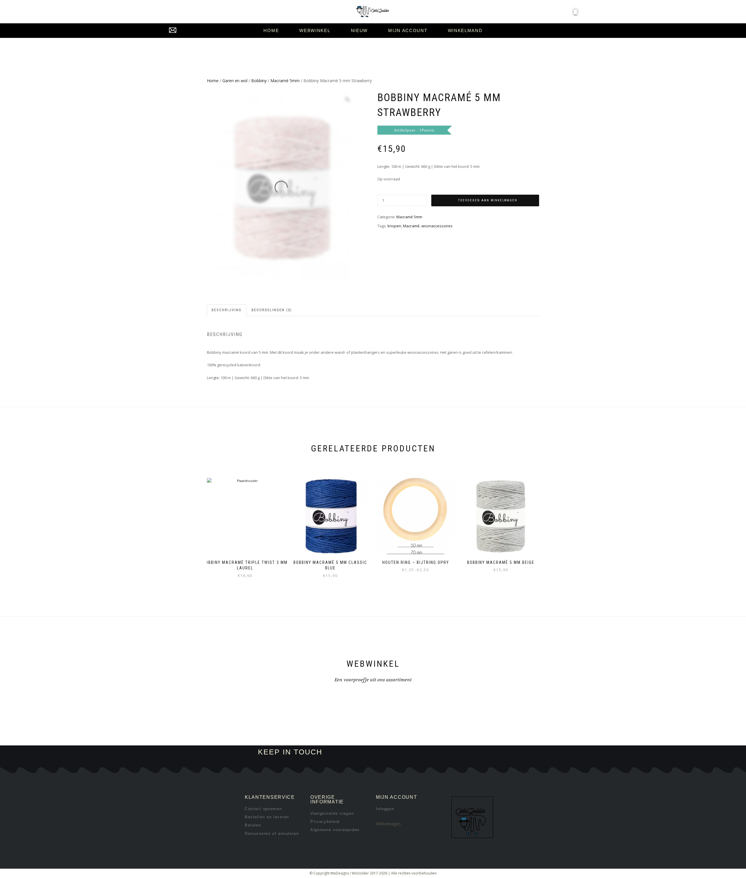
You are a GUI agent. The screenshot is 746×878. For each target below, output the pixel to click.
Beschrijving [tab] (227, 310)
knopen (394, 225)
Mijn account (407, 30)
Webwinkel (314, 30)
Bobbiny (259, 80)
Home (271, 30)
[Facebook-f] (405, 752)
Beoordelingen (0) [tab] (271, 310)
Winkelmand (465, 30)
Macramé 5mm (285, 80)
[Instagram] (424, 752)
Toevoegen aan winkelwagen (487, 200)
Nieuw (359, 30)
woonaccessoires (437, 225)
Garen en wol (234, 80)
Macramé (411, 225)
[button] (575, 12)
